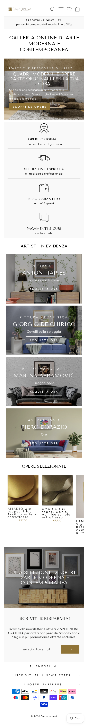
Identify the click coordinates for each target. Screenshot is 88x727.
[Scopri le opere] (44, 89)
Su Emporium (42, 666)
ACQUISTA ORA (44, 288)
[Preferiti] (69, 9)
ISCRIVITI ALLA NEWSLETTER (43, 675)
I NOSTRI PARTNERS (43, 684)
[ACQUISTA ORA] (44, 330)
